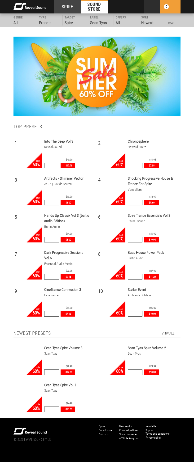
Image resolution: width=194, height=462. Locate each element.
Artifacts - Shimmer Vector (64, 178)
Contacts (104, 434)
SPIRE (67, 6)
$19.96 (69, 165)
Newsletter (151, 426)
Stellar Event (137, 289)
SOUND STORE (94, 7)
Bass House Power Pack (146, 252)
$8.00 (68, 202)
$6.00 (68, 239)
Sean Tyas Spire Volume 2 (147, 348)
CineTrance (51, 295)
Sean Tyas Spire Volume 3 (63, 348)
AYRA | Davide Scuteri (58, 184)
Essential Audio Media (58, 264)
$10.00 (152, 313)
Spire (102, 426)
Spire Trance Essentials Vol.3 (149, 215)
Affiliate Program (128, 438)
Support (150, 430)
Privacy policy (153, 437)
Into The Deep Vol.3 (58, 141)
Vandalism (135, 190)
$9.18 (68, 276)
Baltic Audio (52, 227)
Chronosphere (138, 141)
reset (171, 22)
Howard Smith (137, 147)
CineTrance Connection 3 (62, 289)
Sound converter (128, 434)
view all (168, 333)
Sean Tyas (50, 354)
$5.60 (151, 202)
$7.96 (68, 313)
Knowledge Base (128, 430)
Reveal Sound (53, 147)
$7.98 (151, 165)
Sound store (105, 430)
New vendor (125, 426)
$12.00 (69, 372)
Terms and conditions (157, 433)
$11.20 (152, 276)
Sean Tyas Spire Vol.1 (60, 385)
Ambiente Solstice (139, 295)
